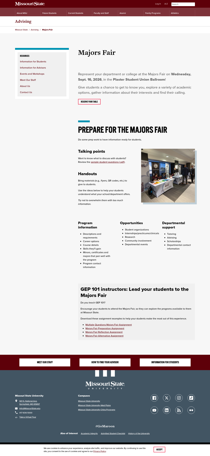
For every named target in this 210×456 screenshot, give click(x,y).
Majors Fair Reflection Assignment (104, 332)
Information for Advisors (33, 67)
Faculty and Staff (101, 13)
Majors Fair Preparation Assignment (104, 328)
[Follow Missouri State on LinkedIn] (166, 410)
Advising (23, 21)
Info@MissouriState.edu (29, 408)
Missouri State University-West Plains (94, 405)
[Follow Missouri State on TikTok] (191, 398)
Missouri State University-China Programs (96, 409)
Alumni (123, 13)
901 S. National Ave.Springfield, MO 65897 (29, 403)
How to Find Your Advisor (105, 362)
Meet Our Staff (28, 80)
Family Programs (152, 13)
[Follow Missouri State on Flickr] (191, 410)
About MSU (22, 13)
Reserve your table (89, 101)
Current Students (75, 13)
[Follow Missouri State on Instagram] (179, 398)
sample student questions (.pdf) (108, 162)
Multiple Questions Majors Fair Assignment (108, 324)
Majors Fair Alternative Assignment (104, 335)
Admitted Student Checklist (113, 433)
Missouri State (21, 29)
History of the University (139, 433)
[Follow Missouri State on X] (166, 398)
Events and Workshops (32, 73)
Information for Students (33, 61)
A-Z (166, 3)
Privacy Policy (99, 451)
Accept (159, 449)
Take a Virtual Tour (27, 417)
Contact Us (26, 92)
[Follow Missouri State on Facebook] (154, 398)
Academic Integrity (89, 433)
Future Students (49, 13)
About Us (25, 86)
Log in (158, 3)
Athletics (175, 13)
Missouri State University (89, 401)
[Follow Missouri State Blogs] (179, 410)
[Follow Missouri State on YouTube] (154, 410)
